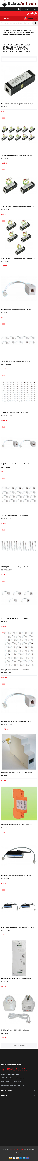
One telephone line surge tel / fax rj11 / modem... (17, 773)
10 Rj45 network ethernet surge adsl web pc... (16, 155)
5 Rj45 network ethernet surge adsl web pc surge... (18, 258)
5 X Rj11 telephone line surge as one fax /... (15, 618)
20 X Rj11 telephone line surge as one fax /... (16, 515)
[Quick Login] (28, 14)
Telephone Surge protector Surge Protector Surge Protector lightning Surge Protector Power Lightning (18, 32)
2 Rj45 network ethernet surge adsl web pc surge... (18, 206)
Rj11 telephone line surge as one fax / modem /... (17, 309)
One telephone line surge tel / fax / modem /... (16, 824)
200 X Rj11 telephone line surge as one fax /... (16, 567)
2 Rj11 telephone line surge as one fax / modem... (17, 464)
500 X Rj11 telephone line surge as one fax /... (16, 721)
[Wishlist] (31, 14)
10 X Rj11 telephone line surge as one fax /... (15, 361)
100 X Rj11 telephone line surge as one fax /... (16, 412)
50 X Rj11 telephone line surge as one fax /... (16, 670)
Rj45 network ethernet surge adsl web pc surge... (17, 104)
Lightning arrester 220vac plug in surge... (15, 1030)
